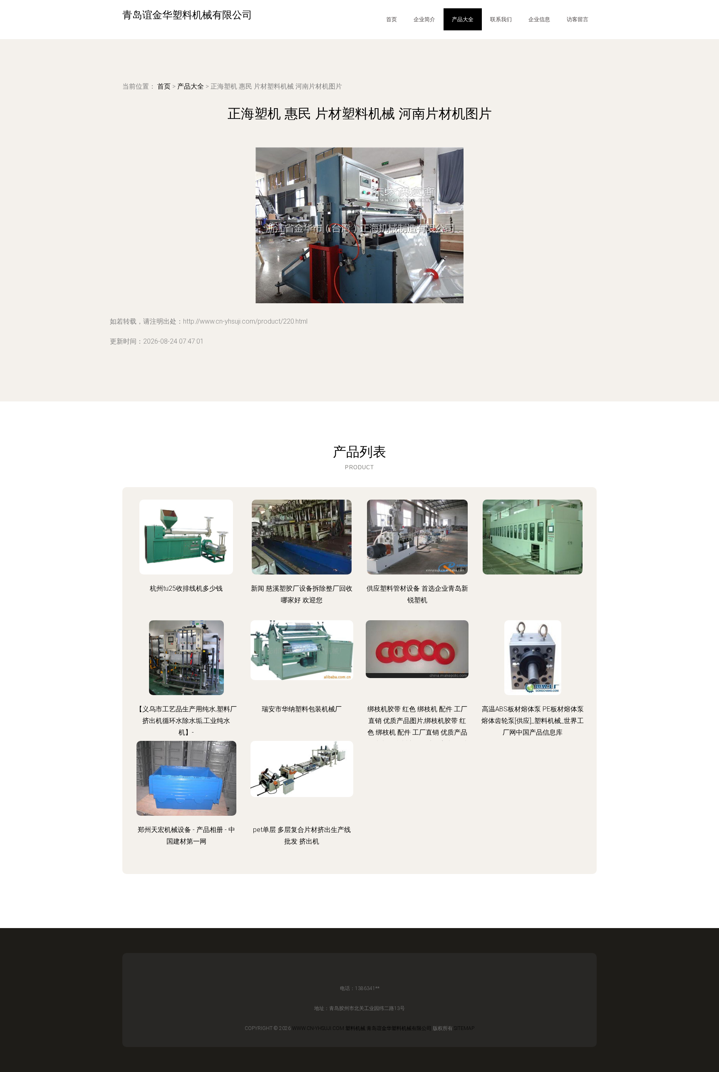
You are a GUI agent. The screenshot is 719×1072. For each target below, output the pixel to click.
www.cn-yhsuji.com (318, 1028)
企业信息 (539, 19)
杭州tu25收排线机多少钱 (186, 588)
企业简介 (424, 19)
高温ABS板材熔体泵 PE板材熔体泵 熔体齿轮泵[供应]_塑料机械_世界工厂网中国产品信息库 (532, 720)
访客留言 (577, 19)
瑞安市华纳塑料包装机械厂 (302, 709)
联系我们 (501, 19)
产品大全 (463, 19)
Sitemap (464, 1028)
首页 (391, 19)
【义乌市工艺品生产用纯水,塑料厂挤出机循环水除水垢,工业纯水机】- (186, 720)
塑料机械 (355, 1028)
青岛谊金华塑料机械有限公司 (399, 1028)
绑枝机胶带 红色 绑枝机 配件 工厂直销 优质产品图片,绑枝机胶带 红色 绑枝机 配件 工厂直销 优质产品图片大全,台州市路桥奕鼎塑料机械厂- (417, 732)
